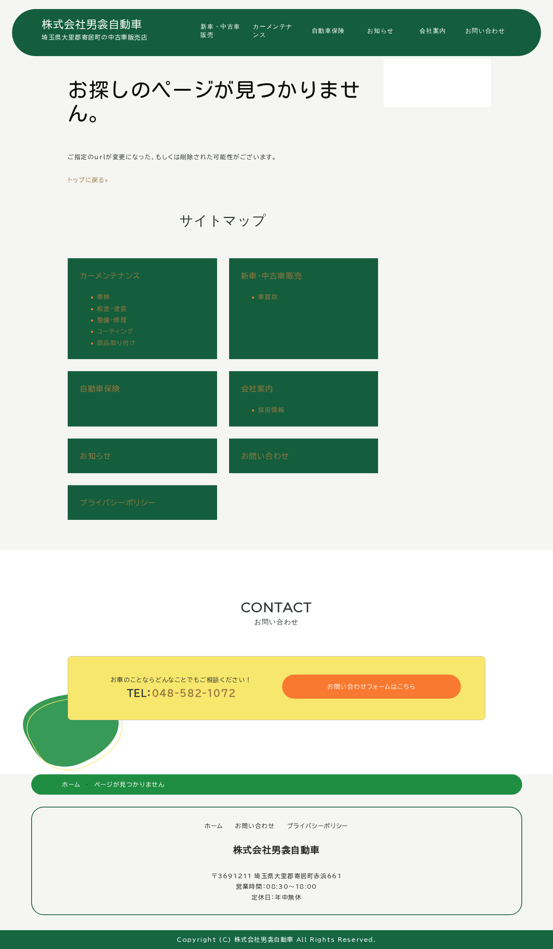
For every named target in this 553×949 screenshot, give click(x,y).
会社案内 (432, 30)
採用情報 (271, 410)
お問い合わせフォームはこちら (371, 687)
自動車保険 (328, 30)
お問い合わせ (485, 30)
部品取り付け (116, 343)
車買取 (268, 297)
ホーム (71, 784)
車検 (103, 297)
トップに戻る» (88, 180)
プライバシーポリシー (118, 502)
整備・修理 (112, 320)
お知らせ (380, 30)
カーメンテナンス (273, 30)
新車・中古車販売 (220, 30)
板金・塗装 (112, 309)
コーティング (115, 331)
